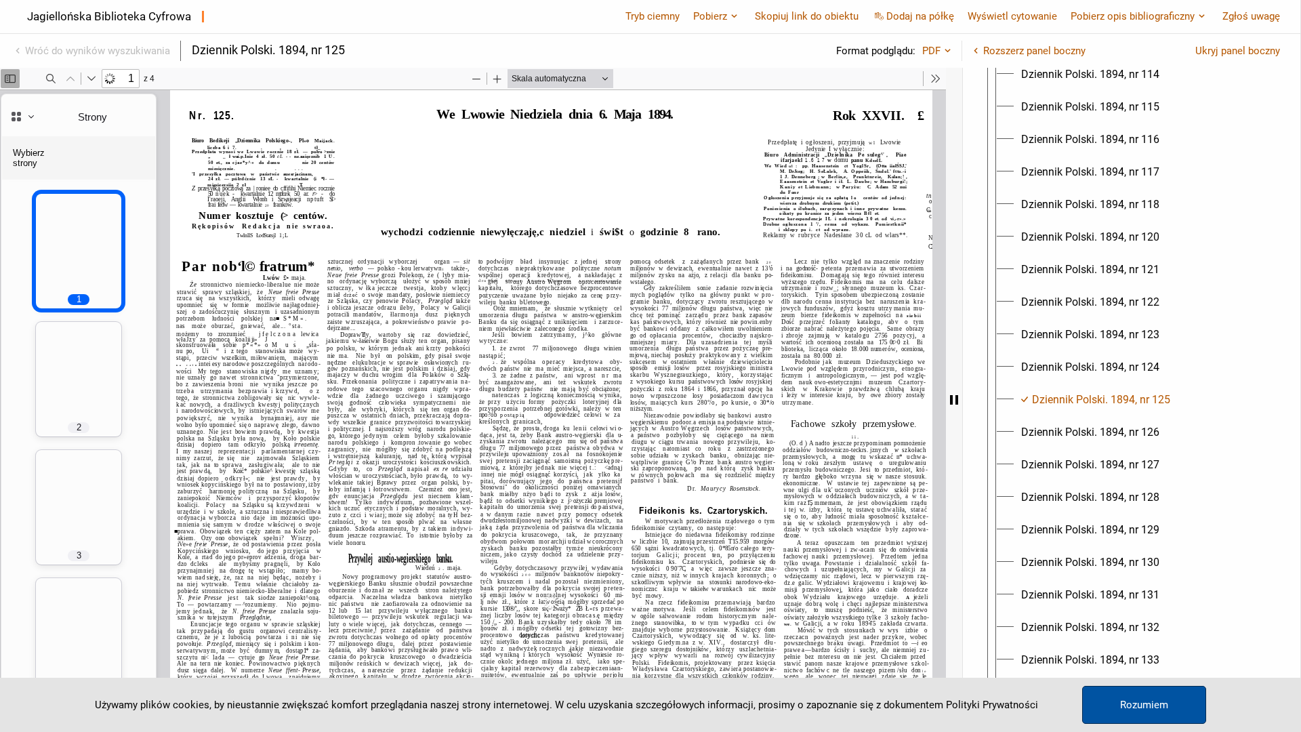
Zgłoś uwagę (1251, 16)
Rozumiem (1144, 705)
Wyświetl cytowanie (1012, 16)
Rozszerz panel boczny (1034, 51)
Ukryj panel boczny (1237, 51)
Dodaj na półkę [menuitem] (920, 16)
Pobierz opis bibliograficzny (1133, 16)
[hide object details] (954, 400)
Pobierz (710, 16)
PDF (931, 51)
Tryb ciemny (652, 16)
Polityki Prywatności (992, 705)
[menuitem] (1090, 74)
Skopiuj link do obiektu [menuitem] (807, 16)
